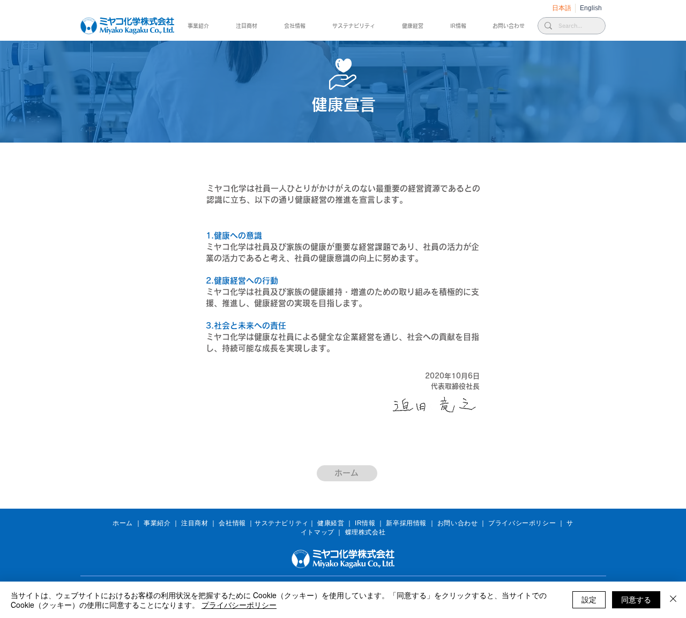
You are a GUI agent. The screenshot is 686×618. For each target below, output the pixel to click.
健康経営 (330, 523)
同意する (636, 599)
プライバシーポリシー (522, 523)
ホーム (123, 523)
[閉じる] (673, 599)
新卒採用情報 (406, 523)
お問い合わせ (457, 523)
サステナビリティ (282, 523)
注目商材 (194, 523)
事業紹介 (157, 523)
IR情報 (365, 523)
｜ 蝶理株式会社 (360, 532)
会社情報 (232, 523)
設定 (588, 599)
